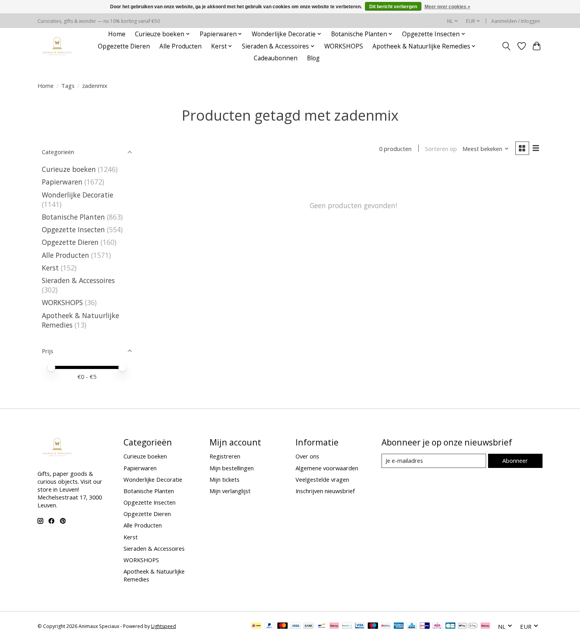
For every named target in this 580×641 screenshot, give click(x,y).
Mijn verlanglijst (230, 491)
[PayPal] (269, 626)
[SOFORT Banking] (334, 626)
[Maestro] (373, 626)
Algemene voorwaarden (327, 468)
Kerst (50, 267)
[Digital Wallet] (467, 626)
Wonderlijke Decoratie (77, 194)
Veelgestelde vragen (322, 479)
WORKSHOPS (343, 46)
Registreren (225, 456)
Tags (68, 85)
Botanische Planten (73, 217)
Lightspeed (163, 626)
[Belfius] (386, 626)
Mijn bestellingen (232, 468)
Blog (313, 58)
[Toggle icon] (506, 46)
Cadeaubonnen (275, 58)
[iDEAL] (256, 626)
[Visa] (295, 626)
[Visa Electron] (360, 626)
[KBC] (412, 626)
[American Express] (399, 626)
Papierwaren (62, 181)
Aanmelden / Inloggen (515, 21)
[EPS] (437, 626)
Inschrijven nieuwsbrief (325, 491)
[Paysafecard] (347, 626)
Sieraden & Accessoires (78, 280)
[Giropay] (425, 626)
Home (116, 34)
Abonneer (515, 460)
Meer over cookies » (447, 6)
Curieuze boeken (69, 169)
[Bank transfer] (308, 626)
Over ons (307, 456)
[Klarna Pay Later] (485, 626)
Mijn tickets (224, 479)
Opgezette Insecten (73, 229)
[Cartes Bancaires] (450, 626)
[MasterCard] (282, 626)
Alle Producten (180, 46)
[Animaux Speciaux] (57, 46)
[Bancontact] (322, 626)
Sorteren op (441, 149)
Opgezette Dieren (124, 46)
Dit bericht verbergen (393, 6)
